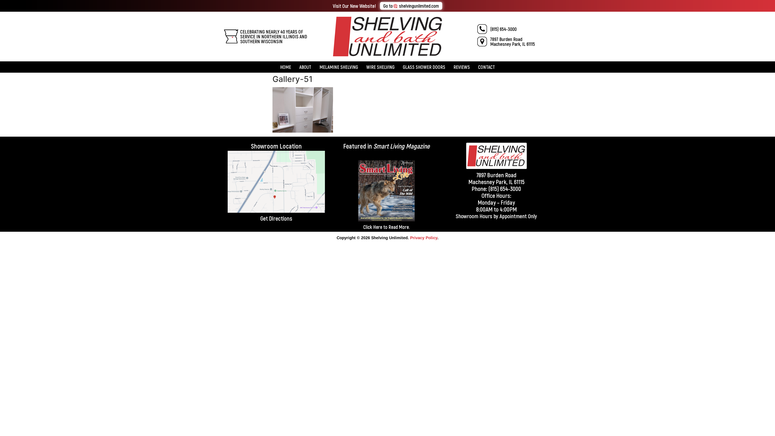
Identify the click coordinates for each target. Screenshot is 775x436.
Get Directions (276, 218)
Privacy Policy (423, 238)
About (305, 67)
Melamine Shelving (338, 67)
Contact (486, 67)
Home (285, 67)
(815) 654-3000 (503, 29)
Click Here (372, 227)
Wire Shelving (380, 67)
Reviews (461, 67)
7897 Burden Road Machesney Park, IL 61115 (512, 41)
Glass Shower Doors (424, 67)
